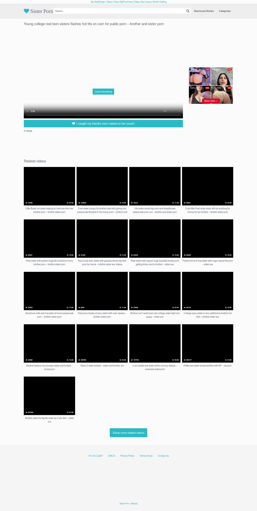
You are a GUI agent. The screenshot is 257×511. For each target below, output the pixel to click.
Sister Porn (41, 11)
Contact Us (163, 455)
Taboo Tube (112, 1)
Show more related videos (128, 432)
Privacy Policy (127, 455)
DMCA (111, 455)
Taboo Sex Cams (142, 1)
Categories (225, 11)
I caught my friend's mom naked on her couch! (105, 123)
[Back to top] (248, 501)
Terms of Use (146, 455)
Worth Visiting (159, 1)
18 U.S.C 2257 (95, 455)
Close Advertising (103, 91)
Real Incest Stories (204, 11)
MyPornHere (126, 1)
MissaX (134, 503)
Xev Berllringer (98, 1)
